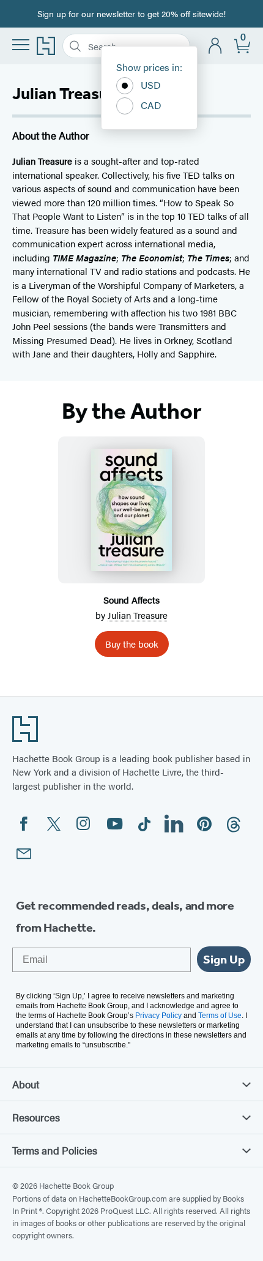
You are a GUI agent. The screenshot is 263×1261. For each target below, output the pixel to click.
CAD (151, 105)
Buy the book (131, 643)
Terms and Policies (54, 1150)
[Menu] (20, 44)
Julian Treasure (138, 614)
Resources (36, 1117)
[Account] (215, 46)
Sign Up (224, 959)
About (25, 1084)
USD (151, 85)
